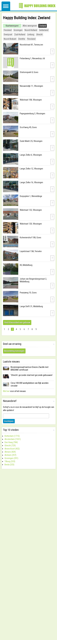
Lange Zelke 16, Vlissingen (31, 182)
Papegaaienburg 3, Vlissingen (32, 113)
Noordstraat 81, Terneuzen (31, 44)
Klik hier (6, 391)
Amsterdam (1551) (13, 439)
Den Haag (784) (11, 442)
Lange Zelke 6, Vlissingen (31, 154)
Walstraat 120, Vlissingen (31, 223)
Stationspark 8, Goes (29, 72)
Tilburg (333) (10, 461)
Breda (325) (9, 464)
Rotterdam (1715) (12, 436)
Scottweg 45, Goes (28, 127)
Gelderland (43, 30)
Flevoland (31, 39)
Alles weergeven (30, 26)
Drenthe (21, 39)
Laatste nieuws (11, 361)
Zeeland (42, 26)
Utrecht (39, 34)
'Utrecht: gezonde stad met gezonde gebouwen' (32, 375)
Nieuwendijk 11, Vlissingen (31, 86)
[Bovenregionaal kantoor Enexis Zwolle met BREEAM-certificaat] (6, 370)
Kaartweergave (12, 26)
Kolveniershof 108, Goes (30, 237)
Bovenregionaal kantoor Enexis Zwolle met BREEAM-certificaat (29, 368)
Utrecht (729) (10, 445)
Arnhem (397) (10, 455)
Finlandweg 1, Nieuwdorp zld (32, 58)
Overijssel (8, 34)
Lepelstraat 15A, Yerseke (31, 251)
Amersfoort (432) (12, 448)
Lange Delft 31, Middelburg (31, 306)
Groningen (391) (11, 458)
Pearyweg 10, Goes (28, 292)
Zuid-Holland (19, 34)
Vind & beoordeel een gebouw (17, 322)
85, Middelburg (26, 265)
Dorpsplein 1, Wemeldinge (31, 196)
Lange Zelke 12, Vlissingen (31, 168)
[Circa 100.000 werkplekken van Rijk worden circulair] (6, 386)
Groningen (18, 30)
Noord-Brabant (10, 39)
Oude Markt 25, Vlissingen (31, 141)
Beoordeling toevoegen (14, 351)
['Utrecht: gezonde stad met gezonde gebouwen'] (6, 378)
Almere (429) (10, 452)
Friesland (8, 30)
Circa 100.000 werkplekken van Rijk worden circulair (29, 384)
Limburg (30, 34)
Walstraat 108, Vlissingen (31, 99)
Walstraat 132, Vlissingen (31, 210)
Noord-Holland (31, 30)
